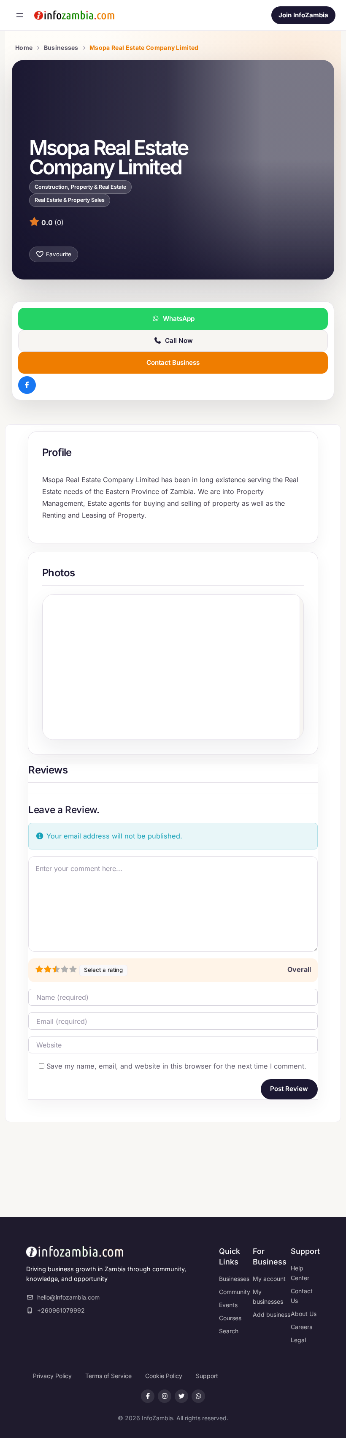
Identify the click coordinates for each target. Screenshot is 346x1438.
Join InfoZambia (303, 15)
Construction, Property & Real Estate (80, 187)
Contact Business (173, 362)
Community (234, 1291)
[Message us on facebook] (164, 1396)
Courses (230, 1317)
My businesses (268, 1296)
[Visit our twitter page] (181, 1396)
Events (228, 1304)
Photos (58, 573)
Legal (298, 1339)
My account (269, 1278)
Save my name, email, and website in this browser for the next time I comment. (176, 1066)
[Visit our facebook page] (147, 1396)
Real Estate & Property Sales (70, 200)
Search (228, 1331)
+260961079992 (61, 1310)
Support (207, 1375)
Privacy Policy (52, 1375)
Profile (57, 452)
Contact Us (302, 1295)
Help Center (300, 1272)
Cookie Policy (163, 1375)
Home (23, 47)
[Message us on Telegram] (198, 1396)
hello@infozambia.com (68, 1297)
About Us (303, 1313)
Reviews (48, 770)
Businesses (61, 47)
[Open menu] (20, 15)
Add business (271, 1314)
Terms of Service (108, 1375)
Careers (301, 1326)
